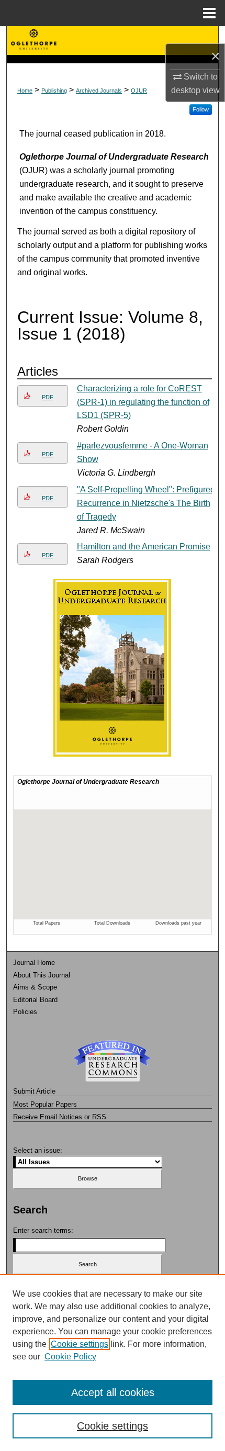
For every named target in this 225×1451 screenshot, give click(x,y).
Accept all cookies (112, 1392)
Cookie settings (79, 1344)
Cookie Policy (70, 1356)
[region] (112, 1362)
